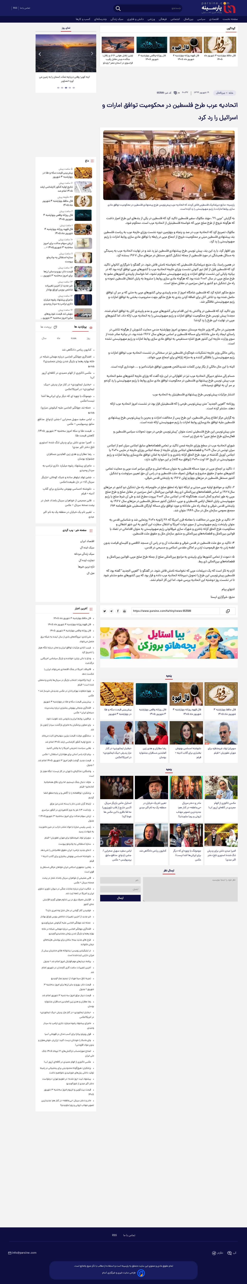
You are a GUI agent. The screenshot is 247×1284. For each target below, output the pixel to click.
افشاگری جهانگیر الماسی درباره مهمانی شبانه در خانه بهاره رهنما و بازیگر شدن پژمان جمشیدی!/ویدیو (67, 361)
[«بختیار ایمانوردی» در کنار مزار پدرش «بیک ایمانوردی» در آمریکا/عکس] (116, 733)
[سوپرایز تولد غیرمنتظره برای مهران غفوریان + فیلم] (221, 733)
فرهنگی (163, 19)
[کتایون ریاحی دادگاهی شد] (151, 835)
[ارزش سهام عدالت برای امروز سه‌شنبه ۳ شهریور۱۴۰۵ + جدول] (83, 244)
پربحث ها (46, 327)
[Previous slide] (40, 53)
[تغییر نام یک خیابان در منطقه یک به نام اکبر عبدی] (151, 787)
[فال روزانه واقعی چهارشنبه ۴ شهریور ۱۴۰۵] (152, 45)
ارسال (120, 898)
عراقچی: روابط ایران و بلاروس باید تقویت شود (68, 719)
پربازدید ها (80, 327)
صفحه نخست (230, 19)
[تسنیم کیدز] (169, 645)
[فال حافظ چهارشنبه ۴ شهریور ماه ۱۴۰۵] (220, 45)
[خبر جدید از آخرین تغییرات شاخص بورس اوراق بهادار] (83, 286)
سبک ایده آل (87, 548)
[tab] (74, 87)
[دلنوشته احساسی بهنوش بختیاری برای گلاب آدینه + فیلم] (186, 733)
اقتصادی (214, 19)
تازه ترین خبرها (86, 567)
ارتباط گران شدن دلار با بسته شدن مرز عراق (70, 804)
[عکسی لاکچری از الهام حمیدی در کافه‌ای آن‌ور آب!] (221, 787)
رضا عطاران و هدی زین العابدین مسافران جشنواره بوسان (152, 753)
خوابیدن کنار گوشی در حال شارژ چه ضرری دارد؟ (68, 910)
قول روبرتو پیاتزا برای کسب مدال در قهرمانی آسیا (68, 1034)
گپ (234, 1253)
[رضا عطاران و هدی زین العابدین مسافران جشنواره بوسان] (151, 733)
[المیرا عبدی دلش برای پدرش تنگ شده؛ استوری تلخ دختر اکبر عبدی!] (221, 835)
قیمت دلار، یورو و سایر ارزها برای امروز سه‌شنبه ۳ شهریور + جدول (57, 274)
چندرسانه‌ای (100, 19)
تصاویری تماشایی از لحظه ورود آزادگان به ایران (66, 77)
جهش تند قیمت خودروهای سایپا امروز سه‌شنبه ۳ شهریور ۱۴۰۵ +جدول (57, 316)
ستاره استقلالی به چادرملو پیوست (60, 260)
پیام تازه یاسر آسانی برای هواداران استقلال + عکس (66, 754)
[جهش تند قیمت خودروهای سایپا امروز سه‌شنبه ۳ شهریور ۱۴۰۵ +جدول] (83, 314)
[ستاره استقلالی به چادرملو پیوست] (83, 258)
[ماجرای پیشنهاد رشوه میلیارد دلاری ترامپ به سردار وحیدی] (83, 300)
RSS (15, 8)
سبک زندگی (117, 19)
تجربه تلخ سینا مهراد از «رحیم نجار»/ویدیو (71, 978)
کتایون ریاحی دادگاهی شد (152, 851)
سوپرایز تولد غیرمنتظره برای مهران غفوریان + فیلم (222, 751)
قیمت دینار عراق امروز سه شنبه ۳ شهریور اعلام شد (66, 995)
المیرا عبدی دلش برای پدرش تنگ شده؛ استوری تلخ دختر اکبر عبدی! (221, 855)
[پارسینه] (216, 8)
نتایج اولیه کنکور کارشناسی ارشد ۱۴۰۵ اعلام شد (56, 189)
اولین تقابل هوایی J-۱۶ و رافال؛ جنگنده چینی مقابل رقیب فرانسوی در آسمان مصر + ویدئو (118, 59)
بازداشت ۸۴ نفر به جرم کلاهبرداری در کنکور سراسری (66, 810)
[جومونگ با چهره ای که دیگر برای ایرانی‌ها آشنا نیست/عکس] (186, 835)
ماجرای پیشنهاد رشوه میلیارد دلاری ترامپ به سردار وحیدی (58, 302)
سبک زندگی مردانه (84, 554)
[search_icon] (118, 9)
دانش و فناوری (136, 19)
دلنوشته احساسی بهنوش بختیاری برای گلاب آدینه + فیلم (188, 753)
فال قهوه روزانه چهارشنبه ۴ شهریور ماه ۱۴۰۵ (186, 57)
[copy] (227, 611)
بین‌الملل (189, 19)
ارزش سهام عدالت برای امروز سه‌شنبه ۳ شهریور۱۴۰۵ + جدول (58, 246)
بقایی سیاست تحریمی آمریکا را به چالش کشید (69, 748)
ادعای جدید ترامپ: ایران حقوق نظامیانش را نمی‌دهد (66, 850)
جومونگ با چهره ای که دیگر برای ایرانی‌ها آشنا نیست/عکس (187, 855)
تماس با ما (25, 8)
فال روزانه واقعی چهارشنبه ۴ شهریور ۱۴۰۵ (152, 57)
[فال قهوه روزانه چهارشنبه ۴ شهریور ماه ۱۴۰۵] (186, 45)
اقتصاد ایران (87, 541)
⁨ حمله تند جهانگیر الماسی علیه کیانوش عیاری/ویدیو (66, 923)
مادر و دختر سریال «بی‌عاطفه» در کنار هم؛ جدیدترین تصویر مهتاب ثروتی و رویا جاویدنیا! (188, 810)
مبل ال (90, 573)
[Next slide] (92, 53)
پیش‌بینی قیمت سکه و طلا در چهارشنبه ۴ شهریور (117, 712)
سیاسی (201, 19)
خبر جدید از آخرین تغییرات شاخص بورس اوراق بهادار (59, 288)
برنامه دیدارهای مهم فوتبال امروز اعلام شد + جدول (67, 961)
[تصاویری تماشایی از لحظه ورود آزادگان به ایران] (66, 53)
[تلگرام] (111, 611)
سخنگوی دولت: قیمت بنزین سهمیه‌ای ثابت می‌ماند (66, 736)
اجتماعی (176, 19)
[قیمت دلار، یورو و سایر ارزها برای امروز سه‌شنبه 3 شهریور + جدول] (83, 272)
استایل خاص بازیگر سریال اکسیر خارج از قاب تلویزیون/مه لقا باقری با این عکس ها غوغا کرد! (116, 810)
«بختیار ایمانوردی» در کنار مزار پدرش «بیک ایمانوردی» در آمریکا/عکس (117, 753)
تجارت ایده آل (86, 560)
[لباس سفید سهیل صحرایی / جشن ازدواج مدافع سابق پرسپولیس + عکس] (116, 835)
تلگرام (220, 1253)
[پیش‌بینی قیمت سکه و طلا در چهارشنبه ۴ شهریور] (116, 694)
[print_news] (124, 611)
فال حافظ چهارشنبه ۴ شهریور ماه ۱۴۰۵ (220, 57)
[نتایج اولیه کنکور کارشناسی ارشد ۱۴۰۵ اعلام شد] (83, 187)
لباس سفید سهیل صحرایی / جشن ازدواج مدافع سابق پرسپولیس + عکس (117, 855)
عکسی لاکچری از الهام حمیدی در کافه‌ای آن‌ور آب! (222, 805)
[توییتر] (104, 611)
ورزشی (152, 19)
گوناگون (231, 29)
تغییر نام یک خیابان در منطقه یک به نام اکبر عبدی (152, 805)
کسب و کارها (83, 19)
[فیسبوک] (118, 611)
